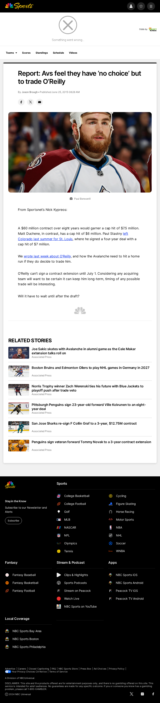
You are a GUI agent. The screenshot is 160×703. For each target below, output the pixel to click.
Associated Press (41, 356)
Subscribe (13, 520)
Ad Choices (100, 668)
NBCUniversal (27, 678)
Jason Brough (30, 92)
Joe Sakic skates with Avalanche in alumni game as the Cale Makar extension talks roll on (84, 351)
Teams (10, 52)
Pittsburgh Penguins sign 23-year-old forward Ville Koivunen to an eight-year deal (89, 407)
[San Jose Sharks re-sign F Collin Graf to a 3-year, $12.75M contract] (18, 427)
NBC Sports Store (68, 668)
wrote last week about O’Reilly (47, 256)
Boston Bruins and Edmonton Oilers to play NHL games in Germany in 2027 (90, 368)
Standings (42, 52)
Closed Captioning (39, 668)
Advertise (10, 668)
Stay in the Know (15, 501)
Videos (73, 52)
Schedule (58, 52)
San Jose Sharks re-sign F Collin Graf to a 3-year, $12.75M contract (84, 423)
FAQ (54, 668)
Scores (26, 52)
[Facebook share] (21, 102)
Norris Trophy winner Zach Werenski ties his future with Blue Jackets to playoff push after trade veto (88, 388)
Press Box (85, 668)
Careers (22, 668)
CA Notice (41, 671)
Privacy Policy (116, 668)
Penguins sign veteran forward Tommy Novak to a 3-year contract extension (91, 442)
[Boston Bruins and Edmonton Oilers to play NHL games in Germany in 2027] (18, 371)
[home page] (19, 6)
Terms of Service (58, 671)
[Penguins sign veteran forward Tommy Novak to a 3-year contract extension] (18, 445)
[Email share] (39, 102)
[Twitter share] (30, 102)
